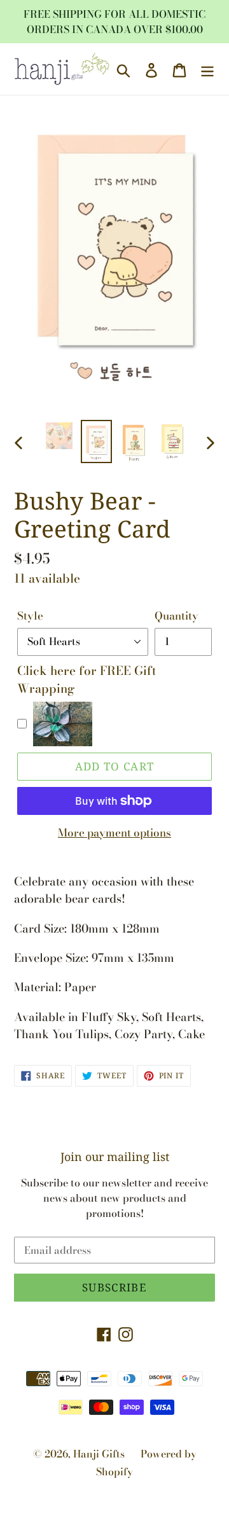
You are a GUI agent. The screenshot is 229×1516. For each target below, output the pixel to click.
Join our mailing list (114, 1157)
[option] (59, 436)
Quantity (176, 616)
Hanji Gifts (99, 1453)
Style (30, 616)
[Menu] (207, 69)
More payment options (114, 833)
